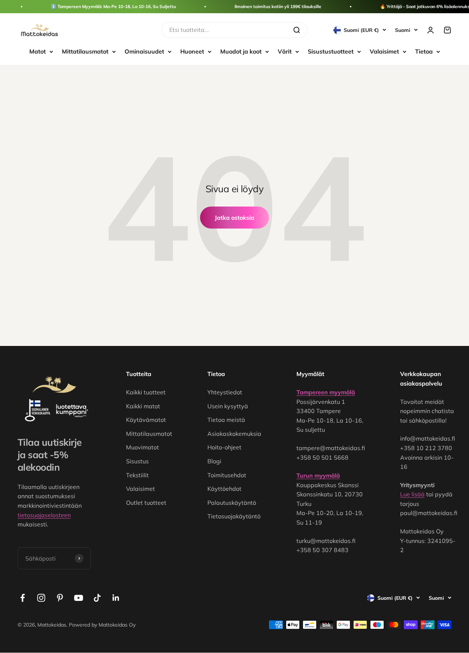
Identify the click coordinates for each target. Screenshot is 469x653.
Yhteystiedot (224, 392)
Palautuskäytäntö (231, 502)
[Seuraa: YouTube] (79, 598)
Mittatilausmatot (85, 51)
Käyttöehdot (224, 488)
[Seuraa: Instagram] (41, 598)
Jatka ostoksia (234, 217)
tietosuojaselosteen (44, 515)
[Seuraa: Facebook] (22, 598)
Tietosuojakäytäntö (234, 516)
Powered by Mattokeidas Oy (102, 624)
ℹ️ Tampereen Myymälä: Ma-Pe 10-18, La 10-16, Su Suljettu (113, 6)
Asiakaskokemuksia (234, 433)
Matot (37, 51)
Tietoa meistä (226, 419)
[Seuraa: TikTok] (97, 598)
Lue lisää (412, 494)
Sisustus (137, 461)
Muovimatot (142, 447)
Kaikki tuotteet (146, 392)
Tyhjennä (273, 29)
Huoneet (192, 51)
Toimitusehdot (226, 475)
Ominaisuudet (144, 51)
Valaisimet (384, 51)
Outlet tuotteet (146, 502)
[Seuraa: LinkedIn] (116, 598)
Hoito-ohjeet (224, 447)
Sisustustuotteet (331, 51)
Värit (285, 51)
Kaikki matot (143, 406)
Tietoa (424, 51)
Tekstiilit (137, 475)
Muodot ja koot (241, 51)
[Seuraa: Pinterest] (60, 598)
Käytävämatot (146, 419)
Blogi (214, 461)
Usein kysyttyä (227, 406)
